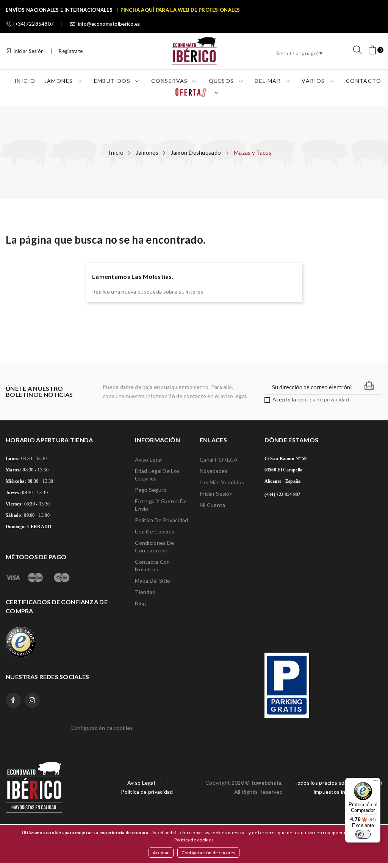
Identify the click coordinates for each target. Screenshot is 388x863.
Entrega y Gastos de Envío (161, 505)
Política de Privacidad (161, 520)
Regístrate (71, 51)
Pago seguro (150, 490)
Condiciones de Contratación (154, 547)
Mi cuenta (212, 505)
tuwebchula (266, 782)
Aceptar (161, 852)
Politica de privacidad (147, 792)
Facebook (13, 700)
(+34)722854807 (33, 24)
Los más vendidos (222, 482)
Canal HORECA (219, 459)
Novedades (214, 471)
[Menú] (375, 782)
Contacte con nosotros (152, 565)
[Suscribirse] (369, 385)
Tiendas (145, 592)
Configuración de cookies (208, 852)
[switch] (363, 834)
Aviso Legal (149, 459)
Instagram (32, 700)
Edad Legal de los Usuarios (157, 475)
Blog (140, 603)
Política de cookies (194, 840)
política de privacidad (323, 399)
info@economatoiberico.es (109, 24)
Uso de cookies (154, 531)
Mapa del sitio (152, 580)
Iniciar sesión (216, 493)
